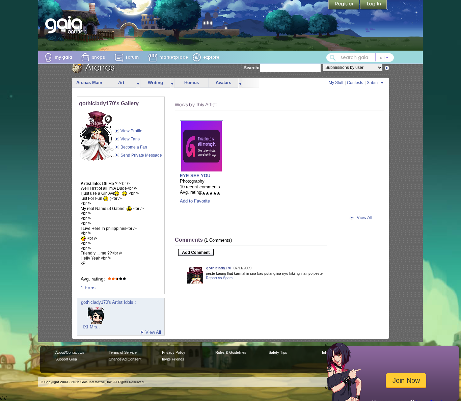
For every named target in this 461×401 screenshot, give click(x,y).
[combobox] (360, 57)
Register (344, 5)
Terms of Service (123, 352)
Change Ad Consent (125, 359)
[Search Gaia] (332, 57)
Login (373, 5)
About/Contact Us (69, 352)
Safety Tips (278, 352)
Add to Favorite (195, 201)
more (138, 83)
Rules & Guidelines (230, 352)
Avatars (223, 82)
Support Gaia (66, 359)
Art (121, 82)
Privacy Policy (173, 352)
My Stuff (336, 82)
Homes (191, 82)
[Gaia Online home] (65, 24)
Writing (155, 82)
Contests (355, 82)
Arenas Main (89, 82)
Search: (251, 67)
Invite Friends (173, 359)
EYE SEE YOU (195, 175)
